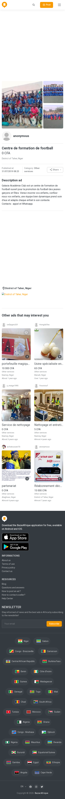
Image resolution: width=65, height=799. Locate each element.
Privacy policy (8, 567)
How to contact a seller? (13, 595)
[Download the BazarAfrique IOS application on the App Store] (32, 537)
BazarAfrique (41, 793)
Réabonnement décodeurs (48, 486)
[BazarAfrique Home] (4, 5)
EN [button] (22, 786)
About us (6, 560)
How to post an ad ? (11, 591)
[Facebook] (30, 786)
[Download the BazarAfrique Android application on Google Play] (32, 547)
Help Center (7, 598)
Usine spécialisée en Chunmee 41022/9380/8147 (48, 364)
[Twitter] (41, 786)
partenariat (9, 486)
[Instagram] (36, 786)
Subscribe (54, 624)
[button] (55, 170)
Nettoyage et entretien (48, 425)
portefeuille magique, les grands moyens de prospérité (16, 364)
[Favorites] (26, 332)
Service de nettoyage (16, 425)
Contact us (7, 571)
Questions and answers (13, 587)
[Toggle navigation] (59, 5)
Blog (4, 584)
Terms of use (8, 564)
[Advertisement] (32, 44)
